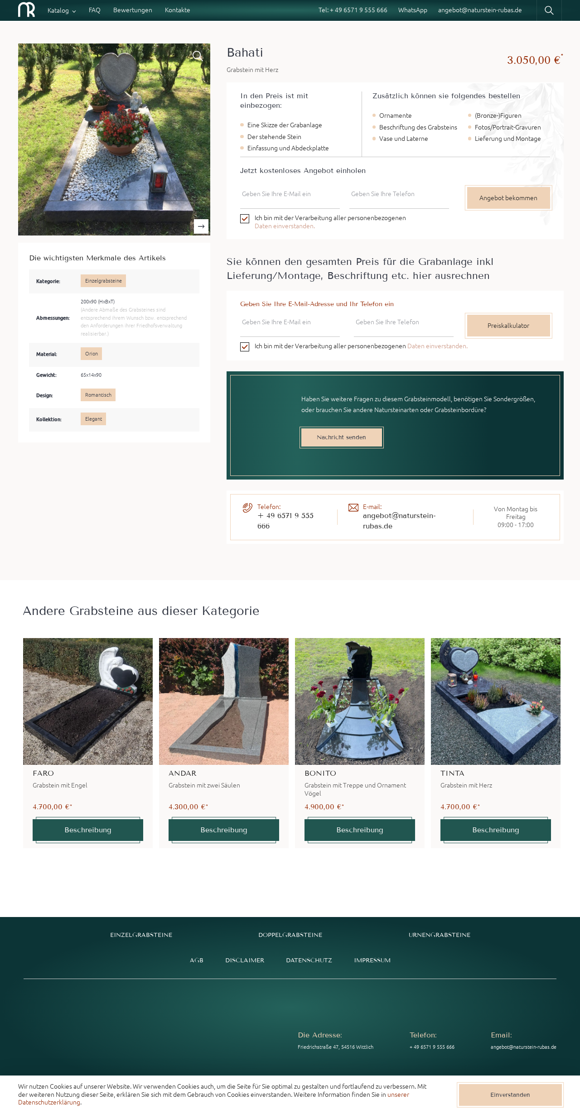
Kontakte (177, 10)
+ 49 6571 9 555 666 (285, 520)
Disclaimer (244, 960)
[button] (201, 226)
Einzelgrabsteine (141, 935)
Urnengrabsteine (439, 935)
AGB (196, 960)
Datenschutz (309, 960)
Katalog (58, 10)
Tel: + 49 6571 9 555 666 (353, 10)
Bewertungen (132, 10)
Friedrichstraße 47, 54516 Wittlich (335, 1047)
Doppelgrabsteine (290, 935)
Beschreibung (87, 830)
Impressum (372, 960)
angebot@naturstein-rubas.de (480, 10)
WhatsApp (412, 10)
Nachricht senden (341, 437)
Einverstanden (510, 1094)
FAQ (95, 10)
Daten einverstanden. (285, 226)
